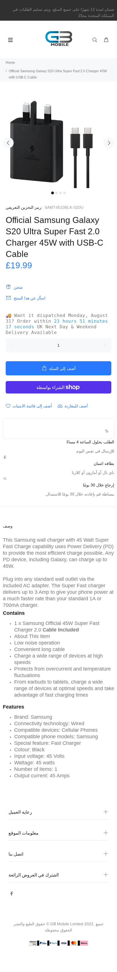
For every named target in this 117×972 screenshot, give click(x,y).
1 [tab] (52, 193)
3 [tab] (60, 193)
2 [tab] (56, 193)
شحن (18, 287)
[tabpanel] (58, 139)
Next (108, 142)
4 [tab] (64, 193)
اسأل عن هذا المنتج (29, 298)
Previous (8, 142)
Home (10, 63)
